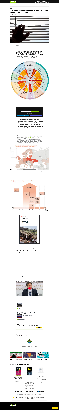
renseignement (20, 335)
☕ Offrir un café (39, 327)
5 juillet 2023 (15, 14)
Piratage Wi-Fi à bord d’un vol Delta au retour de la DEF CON (43, 359)
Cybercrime (11, 8)
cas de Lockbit (30, 137)
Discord (36, 115)
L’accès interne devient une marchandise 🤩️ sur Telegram (29, 359)
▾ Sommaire (17, 45)
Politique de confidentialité (45, 404)
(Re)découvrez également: (20, 48)
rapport (17, 335)
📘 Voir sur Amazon (18, 391)
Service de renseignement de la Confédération (23, 245)
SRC (23, 335)
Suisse (26, 335)
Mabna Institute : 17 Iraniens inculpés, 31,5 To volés (16, 359)
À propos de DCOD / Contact (36, 404)
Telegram (23, 115)
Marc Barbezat (11, 14)
